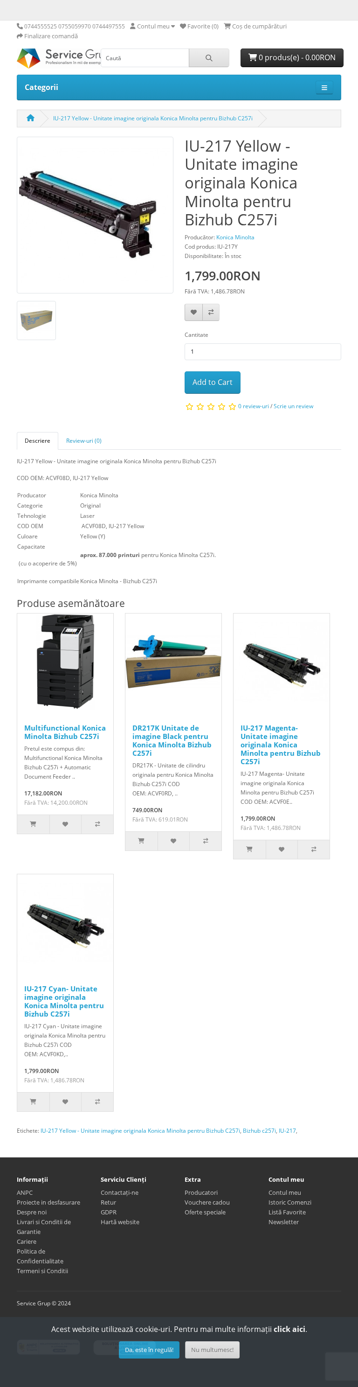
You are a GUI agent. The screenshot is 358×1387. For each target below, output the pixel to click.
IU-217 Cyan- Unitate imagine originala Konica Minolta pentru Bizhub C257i (64, 1001)
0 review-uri (253, 406)
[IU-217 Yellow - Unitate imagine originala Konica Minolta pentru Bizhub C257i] (95, 218)
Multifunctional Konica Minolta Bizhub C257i (65, 732)
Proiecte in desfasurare (48, 1202)
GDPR (109, 1212)
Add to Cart (213, 382)
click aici (289, 1329)
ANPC (25, 1192)
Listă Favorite (287, 1212)
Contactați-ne (119, 1192)
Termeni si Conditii (42, 1271)
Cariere (26, 1241)
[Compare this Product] (211, 312)
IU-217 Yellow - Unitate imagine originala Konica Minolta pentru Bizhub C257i (153, 118)
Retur (108, 1202)
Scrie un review (293, 406)
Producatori (201, 1192)
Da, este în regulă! (149, 1349)
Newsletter (283, 1222)
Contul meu (284, 1192)
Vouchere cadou (207, 1202)
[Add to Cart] (33, 824)
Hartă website (120, 1222)
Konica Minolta (235, 237)
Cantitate (196, 335)
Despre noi (32, 1212)
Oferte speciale (205, 1212)
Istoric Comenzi (289, 1202)
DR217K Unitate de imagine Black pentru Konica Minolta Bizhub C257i (172, 740)
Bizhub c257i (259, 1131)
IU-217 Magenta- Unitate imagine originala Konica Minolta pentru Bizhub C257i (281, 744)
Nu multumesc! (212, 1349)
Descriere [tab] (37, 441)
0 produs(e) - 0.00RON (296, 57)
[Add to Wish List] (194, 312)
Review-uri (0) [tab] (84, 441)
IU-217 (287, 1131)
